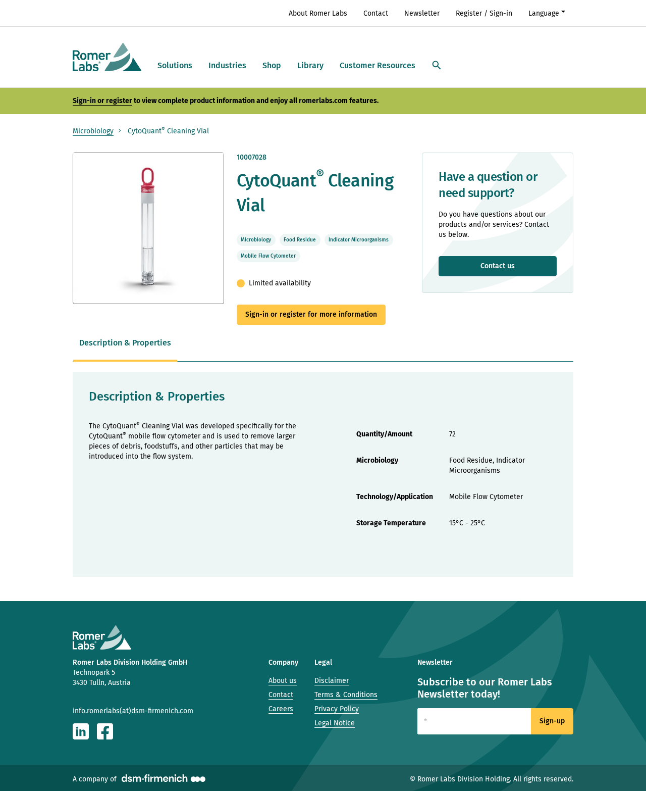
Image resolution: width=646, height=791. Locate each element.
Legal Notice (334, 723)
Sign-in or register (102, 100)
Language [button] (543, 13)
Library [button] (310, 65)
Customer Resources (377, 65)
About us (282, 680)
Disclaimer (331, 680)
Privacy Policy (336, 709)
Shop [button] (271, 65)
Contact (375, 13)
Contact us (497, 266)
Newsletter (422, 13)
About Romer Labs (318, 13)
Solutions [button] (174, 65)
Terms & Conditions (346, 694)
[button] (436, 66)
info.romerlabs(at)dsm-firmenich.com (133, 711)
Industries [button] (227, 65)
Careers (280, 709)
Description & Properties (125, 343)
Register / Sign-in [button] (484, 13)
